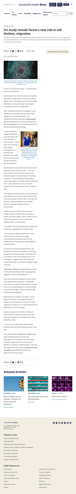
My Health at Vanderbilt (11, 450)
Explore (7, 13)
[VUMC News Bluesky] (70, 423)
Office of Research (44, 478)
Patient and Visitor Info (10, 472)
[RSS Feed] (54, 423)
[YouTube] (59, 423)
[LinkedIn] (68, 423)
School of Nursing (9, 475)
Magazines (37, 13)
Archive (66, 4)
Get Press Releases (52, 4)
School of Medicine (44, 472)
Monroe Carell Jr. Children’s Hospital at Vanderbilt (18, 447)
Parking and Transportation (47, 469)
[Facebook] (56, 423)
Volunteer (42, 481)
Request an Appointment (11, 459)
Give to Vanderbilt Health (11, 438)
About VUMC (43, 487)
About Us (59, 4)
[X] (65, 423)
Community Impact (47, 13)
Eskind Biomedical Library (11, 478)
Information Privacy (9, 484)
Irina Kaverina (12, 124)
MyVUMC (27, 13)
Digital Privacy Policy (45, 484)
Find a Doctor (8, 469)
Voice (20, 13)
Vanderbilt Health (9, 441)
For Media (14, 13)
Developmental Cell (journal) (57, 52)
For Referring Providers (11, 456)
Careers (6, 487)
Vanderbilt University (45, 475)
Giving (5, 481)
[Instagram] (62, 423)
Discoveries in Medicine (11, 453)
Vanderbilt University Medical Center (14, 444)
